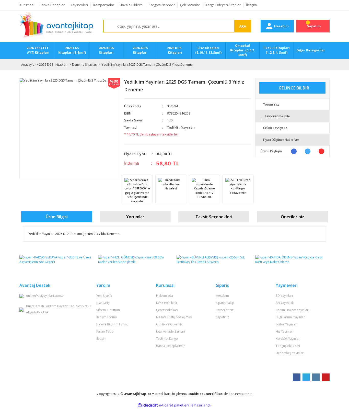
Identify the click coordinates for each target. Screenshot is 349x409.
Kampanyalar (103, 5)
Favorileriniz (225, 310)
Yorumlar (135, 217)
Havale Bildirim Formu (112, 324)
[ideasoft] (147, 405)
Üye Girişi (103, 303)
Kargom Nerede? (162, 5)
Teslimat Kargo (167, 338)
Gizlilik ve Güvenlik (169, 324)
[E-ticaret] (174, 405)
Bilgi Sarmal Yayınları (291, 317)
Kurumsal (26, 5)
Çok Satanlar (190, 5)
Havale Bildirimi (131, 5)
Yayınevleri (79, 5)
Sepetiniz (222, 317)
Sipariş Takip (225, 303)
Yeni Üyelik (104, 295)
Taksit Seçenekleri (213, 217)
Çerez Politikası (167, 310)
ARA (242, 26)
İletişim (251, 5)
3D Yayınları (284, 295)
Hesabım (222, 295)
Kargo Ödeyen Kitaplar (223, 5)
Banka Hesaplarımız (170, 346)
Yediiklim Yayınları (181, 127)
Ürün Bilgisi (57, 217)
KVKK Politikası (166, 303)
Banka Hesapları (52, 5)
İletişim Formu (106, 317)
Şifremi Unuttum (108, 310)
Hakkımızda (164, 295)
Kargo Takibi (105, 331)
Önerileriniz (292, 217)
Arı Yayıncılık (285, 303)
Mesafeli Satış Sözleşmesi (174, 317)
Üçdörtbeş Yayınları (290, 353)
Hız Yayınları (284, 331)
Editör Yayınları (286, 324)
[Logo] (56, 26)
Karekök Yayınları (288, 338)
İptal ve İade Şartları (170, 331)
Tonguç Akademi (288, 346)
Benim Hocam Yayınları (292, 310)
